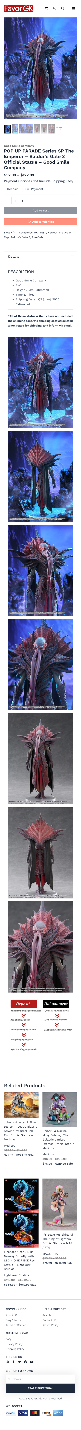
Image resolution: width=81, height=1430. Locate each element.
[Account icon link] (54, 8)
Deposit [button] (12, 189)
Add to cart (41, 210)
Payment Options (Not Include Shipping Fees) (39, 181)
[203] (22, 128)
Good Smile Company (19, 146)
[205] (37, 128)
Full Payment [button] (34, 189)
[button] (62, 9)
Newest (52, 232)
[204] (29, 128)
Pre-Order (38, 237)
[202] (15, 128)
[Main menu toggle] (73, 8)
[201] (7, 129)
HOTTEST (40, 232)
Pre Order (65, 232)
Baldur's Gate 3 (20, 237)
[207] (51, 128)
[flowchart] (58, 130)
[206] (44, 128)
